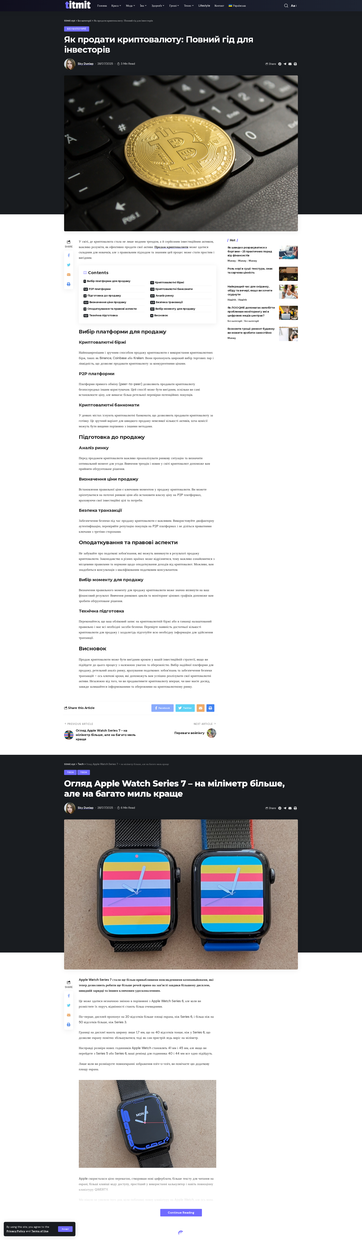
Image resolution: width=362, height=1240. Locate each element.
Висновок (161, 315)
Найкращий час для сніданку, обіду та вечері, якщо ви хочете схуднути (250, 290)
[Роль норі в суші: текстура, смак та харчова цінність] (288, 274)
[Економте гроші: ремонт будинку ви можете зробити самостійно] (288, 334)
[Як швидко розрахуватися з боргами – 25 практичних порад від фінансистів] (288, 253)
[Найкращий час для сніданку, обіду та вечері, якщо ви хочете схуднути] (288, 292)
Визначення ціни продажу (107, 302)
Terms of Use (39, 1231)
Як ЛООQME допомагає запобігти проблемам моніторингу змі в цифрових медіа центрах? (251, 311)
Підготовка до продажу (104, 295)
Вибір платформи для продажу (108, 281)
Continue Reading (181, 1213)
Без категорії (76, 29)
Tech (70, 772)
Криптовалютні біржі (169, 282)
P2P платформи (100, 289)
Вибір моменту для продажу (175, 308)
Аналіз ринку (165, 295)
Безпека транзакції (169, 302)
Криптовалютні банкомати (174, 289)
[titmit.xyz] (77, 5)
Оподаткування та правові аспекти (112, 308)
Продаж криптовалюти (171, 247)
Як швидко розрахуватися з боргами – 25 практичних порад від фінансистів (250, 251)
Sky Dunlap (86, 64)
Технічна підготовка (103, 315)
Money (232, 260)
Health (232, 299)
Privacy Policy (16, 1231)
